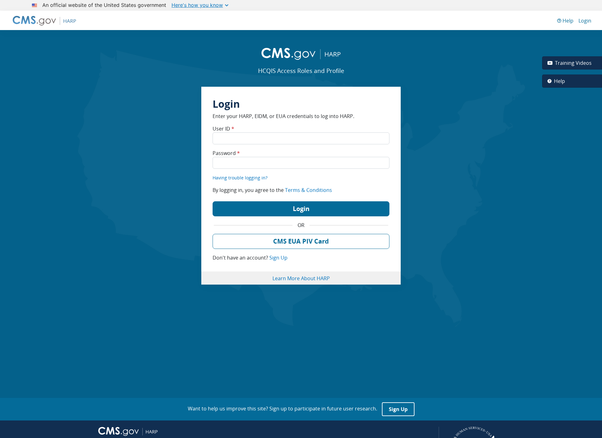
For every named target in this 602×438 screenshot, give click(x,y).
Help (567, 20)
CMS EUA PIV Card (301, 241)
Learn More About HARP (301, 278)
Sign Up (278, 257)
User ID (223, 128)
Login (584, 20)
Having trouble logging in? (240, 178)
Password (226, 153)
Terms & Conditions (308, 190)
